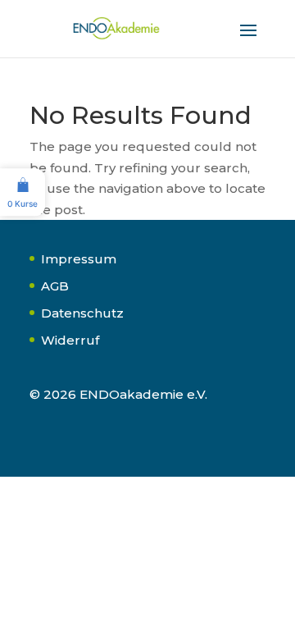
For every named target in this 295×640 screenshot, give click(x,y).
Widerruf (70, 340)
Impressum (78, 259)
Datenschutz (82, 313)
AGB (55, 286)
